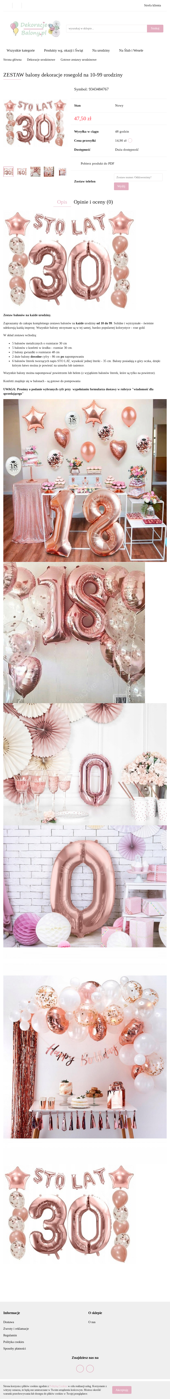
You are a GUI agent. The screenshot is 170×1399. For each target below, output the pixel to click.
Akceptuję (122, 1390)
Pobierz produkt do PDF (97, 163)
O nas (91, 1322)
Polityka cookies (13, 1342)
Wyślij (121, 186)
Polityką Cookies (58, 1386)
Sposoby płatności (14, 1348)
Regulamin (10, 1335)
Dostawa (8, 1322)
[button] (11, 1313)
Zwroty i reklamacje (16, 1328)
